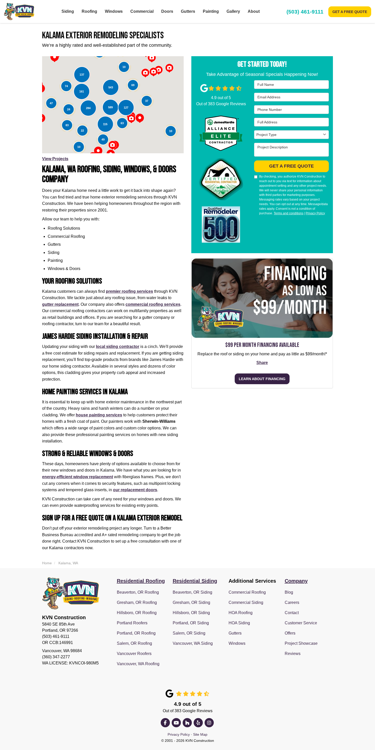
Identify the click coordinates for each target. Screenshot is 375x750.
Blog (289, 592)
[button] (54, 57)
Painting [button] (211, 11)
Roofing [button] (89, 11)
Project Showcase (301, 643)
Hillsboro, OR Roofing (137, 613)
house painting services (99, 415)
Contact (292, 613)
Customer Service (301, 623)
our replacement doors (135, 490)
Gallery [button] (233, 11)
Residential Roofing (141, 581)
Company (296, 581)
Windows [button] (114, 11)
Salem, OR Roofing (134, 643)
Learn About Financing (262, 379)
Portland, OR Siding (191, 623)
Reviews (293, 653)
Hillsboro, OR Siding (191, 613)
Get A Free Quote (349, 12)
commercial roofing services (153, 304)
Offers (290, 633)
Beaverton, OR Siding (192, 592)
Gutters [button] (188, 11)
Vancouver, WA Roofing (138, 664)
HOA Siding (239, 623)
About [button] (254, 11)
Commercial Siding (246, 602)
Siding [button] (67, 11)
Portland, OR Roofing (136, 633)
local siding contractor (117, 346)
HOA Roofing (241, 613)
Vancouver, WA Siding (193, 643)
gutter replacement (60, 304)
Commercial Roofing (247, 592)
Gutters (235, 633)
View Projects (55, 159)
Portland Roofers (132, 623)
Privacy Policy (315, 213)
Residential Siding (195, 581)
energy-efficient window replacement (77, 477)
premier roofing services (129, 291)
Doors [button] (167, 11)
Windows (237, 643)
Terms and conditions (288, 213)
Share (262, 363)
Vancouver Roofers (134, 653)
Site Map (200, 734)
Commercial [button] (142, 11)
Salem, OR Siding (189, 633)
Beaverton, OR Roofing (138, 592)
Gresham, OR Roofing (137, 602)
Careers (292, 602)
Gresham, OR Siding (191, 602)
